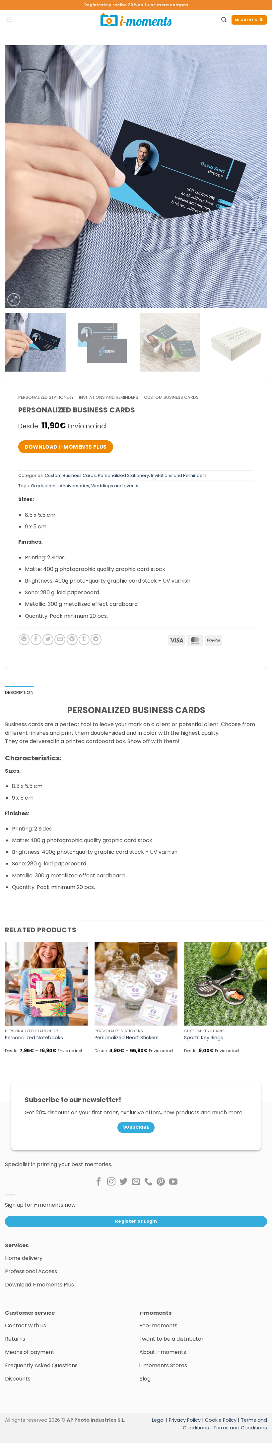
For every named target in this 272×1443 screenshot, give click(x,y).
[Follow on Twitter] (123, 1182)
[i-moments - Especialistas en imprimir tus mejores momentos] (136, 20)
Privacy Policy (185, 1420)
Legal (158, 1420)
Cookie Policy (221, 1420)
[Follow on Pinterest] (161, 1182)
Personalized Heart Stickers (127, 1038)
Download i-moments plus (66, 446)
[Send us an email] (136, 1182)
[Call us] (148, 1182)
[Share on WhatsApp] (24, 639)
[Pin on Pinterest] (72, 639)
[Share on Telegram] (96, 639)
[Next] (253, 176)
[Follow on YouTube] (173, 1182)
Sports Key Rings (203, 1038)
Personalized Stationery (46, 397)
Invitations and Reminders (108, 397)
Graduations (44, 486)
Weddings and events (114, 486)
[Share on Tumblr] (84, 639)
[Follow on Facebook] (99, 1182)
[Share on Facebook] (36, 639)
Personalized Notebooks (34, 1038)
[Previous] (19, 176)
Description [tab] (19, 692)
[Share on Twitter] (47, 639)
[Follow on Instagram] (111, 1182)
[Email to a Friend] (59, 639)
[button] (9, 20)
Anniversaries (74, 486)
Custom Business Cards (171, 397)
